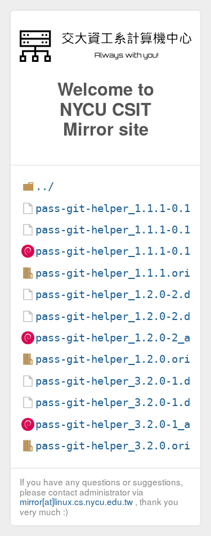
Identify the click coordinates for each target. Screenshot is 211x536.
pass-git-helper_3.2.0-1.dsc (119, 402)
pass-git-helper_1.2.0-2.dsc (119, 316)
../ (44, 186)
